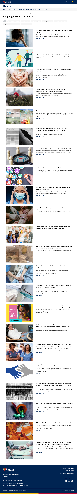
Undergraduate (13, 9)
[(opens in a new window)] (7, 2)
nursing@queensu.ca (19, 480)
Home (4, 13)
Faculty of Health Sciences (68, 468)
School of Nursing (70, 472)
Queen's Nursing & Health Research (14, 13)
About (4, 9)
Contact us (45, 9)
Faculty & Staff (37, 9)
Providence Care (24, 485)
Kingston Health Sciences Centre (11, 485)
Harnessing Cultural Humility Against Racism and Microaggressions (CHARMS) (54, 344)
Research (28, 9)
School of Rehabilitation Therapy (67, 473)
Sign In (67, 1)
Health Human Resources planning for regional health (48, 167)
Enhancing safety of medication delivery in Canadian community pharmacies (54, 422)
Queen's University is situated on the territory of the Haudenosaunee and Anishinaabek (11, 474)
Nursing (7, 6)
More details (39, 38)
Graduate (21, 9)
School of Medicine (70, 470)
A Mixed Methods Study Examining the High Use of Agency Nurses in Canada (54, 148)
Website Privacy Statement (68, 490)
